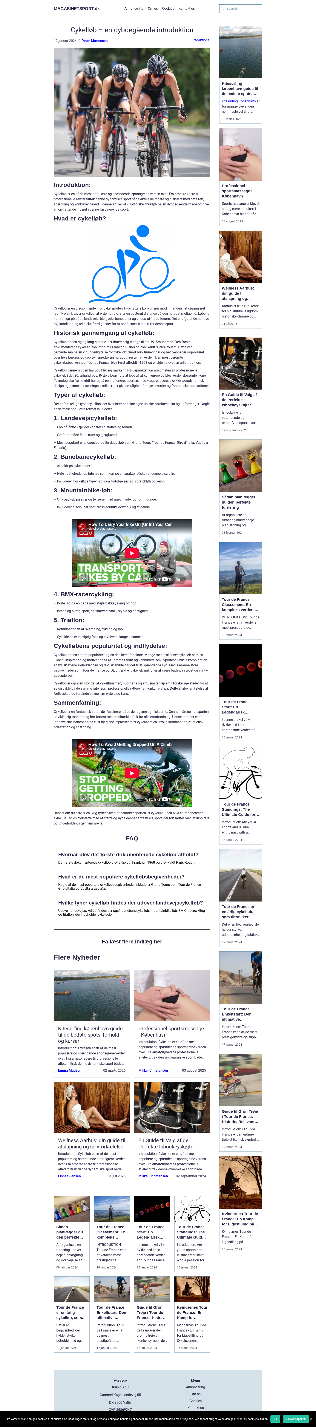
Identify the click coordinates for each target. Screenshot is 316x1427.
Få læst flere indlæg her (132, 941)
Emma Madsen (69, 1070)
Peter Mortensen (95, 41)
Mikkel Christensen (153, 1070)
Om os (153, 8)
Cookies (168, 8)
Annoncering (134, 8)
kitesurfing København (239, 101)
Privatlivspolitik (296, 1419)
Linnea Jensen (69, 1176)
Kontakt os (186, 8)
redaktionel (201, 40)
